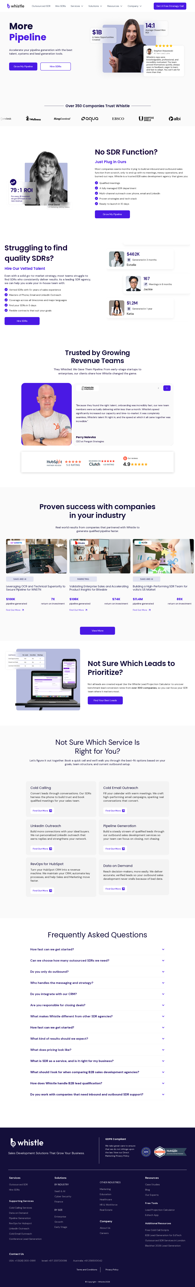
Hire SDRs (60, 6)
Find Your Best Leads (105, 700)
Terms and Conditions (87, 1269)
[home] (15, 6)
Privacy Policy (112, 1269)
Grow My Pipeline (23, 66)
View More (97, 630)
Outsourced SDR (41, 6)
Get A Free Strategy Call (170, 6)
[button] (77, 6)
